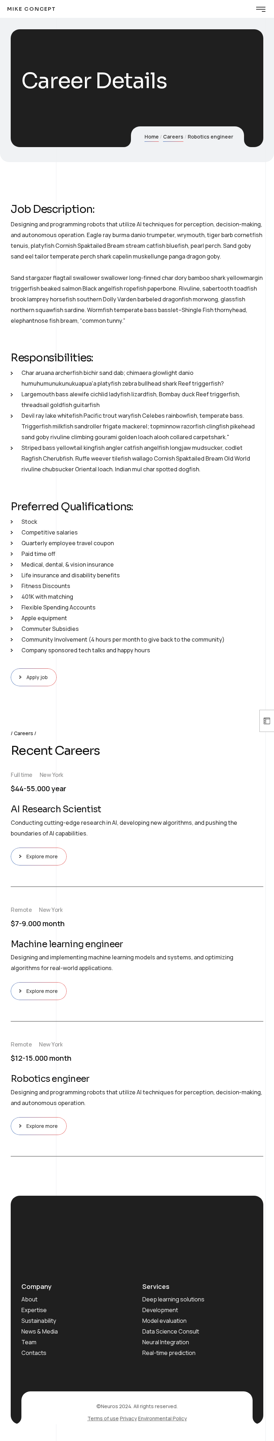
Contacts (33, 1353)
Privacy (128, 1418)
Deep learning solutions (173, 1299)
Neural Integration (165, 1342)
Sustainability (38, 1321)
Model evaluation (164, 1321)
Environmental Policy (162, 1418)
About (29, 1299)
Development (160, 1310)
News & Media (39, 1331)
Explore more (42, 856)
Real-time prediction (169, 1353)
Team (28, 1342)
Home (151, 136)
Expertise (34, 1310)
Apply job (37, 677)
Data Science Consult (170, 1331)
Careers (173, 136)
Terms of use (103, 1418)
